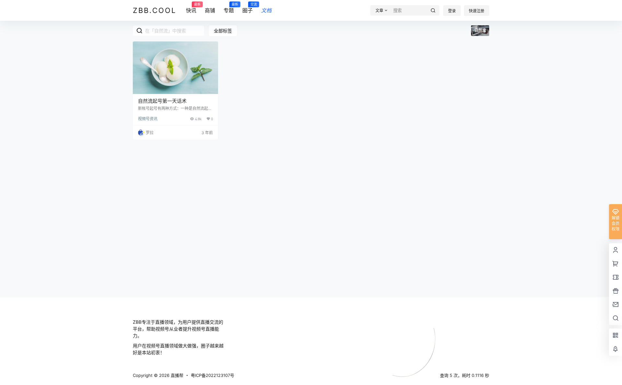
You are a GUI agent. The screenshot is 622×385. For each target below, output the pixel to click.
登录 (452, 10)
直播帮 (176, 375)
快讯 (191, 8)
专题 (229, 8)
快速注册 (476, 10)
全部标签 (223, 30)
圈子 (247, 8)
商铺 (210, 10)
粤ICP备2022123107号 (212, 375)
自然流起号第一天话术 (162, 101)
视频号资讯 (147, 118)
